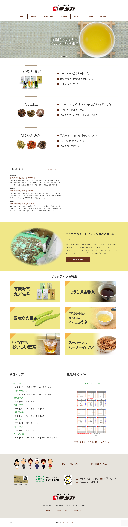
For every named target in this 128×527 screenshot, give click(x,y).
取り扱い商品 (63, 16)
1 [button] (61, 56)
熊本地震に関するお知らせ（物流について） (23, 204)
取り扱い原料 (89, 16)
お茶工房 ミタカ (68, 522)
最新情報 (33, 16)
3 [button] (66, 56)
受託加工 (76, 16)
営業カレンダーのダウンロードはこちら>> (92, 441)
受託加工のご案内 (78, 260)
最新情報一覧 (52, 169)
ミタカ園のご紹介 (47, 16)
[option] (64, 40)
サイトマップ (78, 510)
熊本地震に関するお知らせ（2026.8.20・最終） (24, 178)
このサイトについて (62, 510)
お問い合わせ (104, 16)
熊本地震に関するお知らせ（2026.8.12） (22, 191)
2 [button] (64, 56)
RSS (11, 522)
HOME (22, 16)
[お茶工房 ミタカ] (64, 8)
